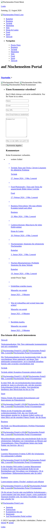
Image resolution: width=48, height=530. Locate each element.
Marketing (10, 25)
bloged (3, 523)
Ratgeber (9, 19)
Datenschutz (11, 509)
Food (8, 32)
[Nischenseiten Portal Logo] (12, 15)
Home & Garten (12, 30)
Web (7, 28)
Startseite (6, 77)
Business (9, 21)
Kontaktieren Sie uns (14, 512)
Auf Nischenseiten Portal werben (19, 516)
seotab (11, 523)
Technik (9, 23)
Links (3, 527)
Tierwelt (9, 37)
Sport (8, 34)
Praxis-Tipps (16, 45)
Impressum (10, 514)
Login (3, 6)
